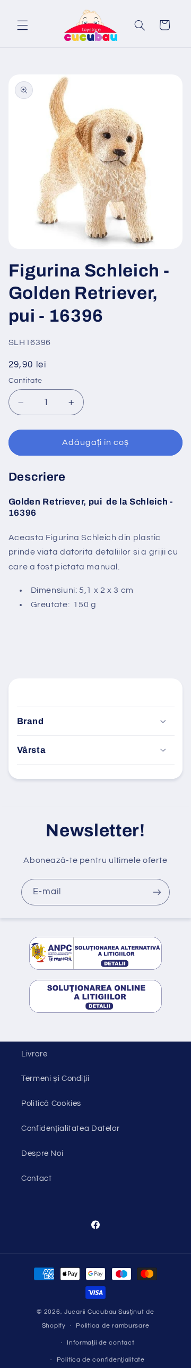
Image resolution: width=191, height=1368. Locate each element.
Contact (36, 1178)
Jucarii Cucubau (90, 1312)
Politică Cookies (51, 1103)
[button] (22, 25)
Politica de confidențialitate (101, 1360)
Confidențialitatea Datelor (70, 1128)
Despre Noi (42, 1153)
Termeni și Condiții (55, 1078)
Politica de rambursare (112, 1326)
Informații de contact (100, 1343)
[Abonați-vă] (157, 892)
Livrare (34, 1054)
